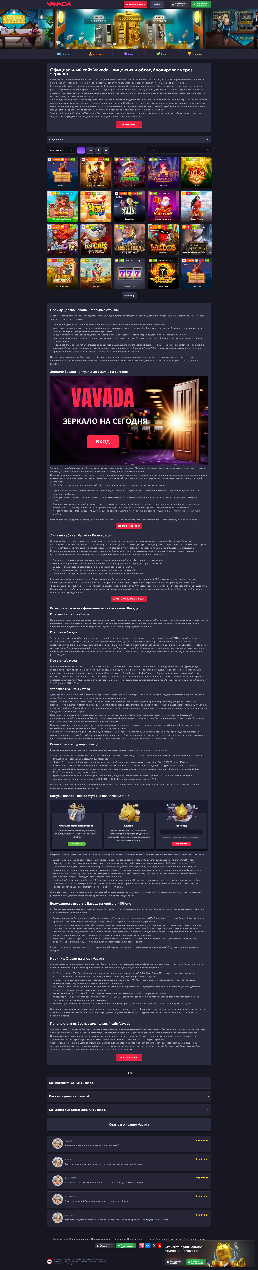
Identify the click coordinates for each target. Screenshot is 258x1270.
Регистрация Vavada (129, 1057)
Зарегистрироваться (135, 4)
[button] (3, 29)
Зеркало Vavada (129, 124)
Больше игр (129, 295)
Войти (157, 4)
